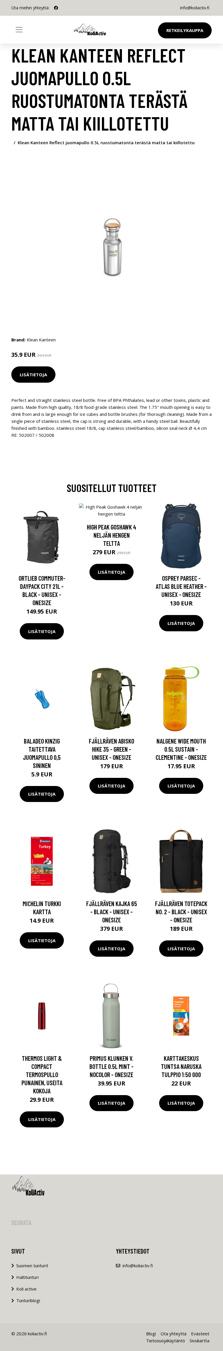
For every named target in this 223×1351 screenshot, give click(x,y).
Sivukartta (199, 1340)
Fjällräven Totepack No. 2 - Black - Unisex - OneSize (181, 912)
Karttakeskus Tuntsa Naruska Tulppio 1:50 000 (181, 1066)
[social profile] (56, 7)
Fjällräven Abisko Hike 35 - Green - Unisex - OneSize (111, 749)
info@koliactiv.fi (194, 7)
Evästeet (200, 1333)
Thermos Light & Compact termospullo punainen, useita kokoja (41, 1074)
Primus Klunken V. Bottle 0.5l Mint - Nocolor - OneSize (111, 1066)
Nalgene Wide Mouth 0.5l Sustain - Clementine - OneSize (181, 749)
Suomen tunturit (32, 1265)
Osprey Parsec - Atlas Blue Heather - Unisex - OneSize (181, 586)
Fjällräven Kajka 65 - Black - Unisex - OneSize (111, 912)
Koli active (26, 1289)
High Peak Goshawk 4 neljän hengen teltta (111, 535)
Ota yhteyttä (173, 1333)
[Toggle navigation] (19, 29)
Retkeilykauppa (184, 30)
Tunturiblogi (28, 1300)
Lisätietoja (33, 374)
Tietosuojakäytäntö (165, 1340)
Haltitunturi (27, 1277)
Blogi (151, 1333)
